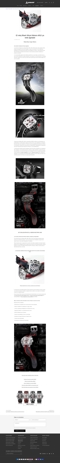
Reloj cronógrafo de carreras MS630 (30, 383)
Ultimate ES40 (44, 443)
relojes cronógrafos (24, 152)
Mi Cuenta (19, 442)
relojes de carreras (35, 152)
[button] (25, 6)
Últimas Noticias (20, 440)
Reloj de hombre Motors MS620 (30, 381)
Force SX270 (44, 439)
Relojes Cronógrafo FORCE (10, 440)
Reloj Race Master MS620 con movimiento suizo (30, 385)
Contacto (19, 448)
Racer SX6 (44, 440)
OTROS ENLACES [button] (33, 435)
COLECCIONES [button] (9, 435)
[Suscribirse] (21, 454)
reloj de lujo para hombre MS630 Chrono (22, 295)
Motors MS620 (44, 437)
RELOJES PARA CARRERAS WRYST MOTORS (30, 375)
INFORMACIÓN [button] (21, 435)
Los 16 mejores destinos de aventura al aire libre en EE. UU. (15, 411)
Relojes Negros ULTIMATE (10, 442)
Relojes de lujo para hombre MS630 (30, 379)
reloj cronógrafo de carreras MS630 (27, 296)
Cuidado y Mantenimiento (34, 437)
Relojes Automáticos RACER (10, 439)
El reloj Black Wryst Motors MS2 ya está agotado (16, 8)
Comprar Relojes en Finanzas (34, 445)
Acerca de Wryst (20, 439)
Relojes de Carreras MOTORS (10, 437)
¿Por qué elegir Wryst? (45, 445)
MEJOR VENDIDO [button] (45, 435)
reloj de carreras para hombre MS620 (36, 295)
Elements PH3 (44, 442)
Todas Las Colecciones (9, 445)
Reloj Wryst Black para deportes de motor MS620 (30, 387)
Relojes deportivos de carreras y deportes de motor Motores (30, 285)
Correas (19, 443)
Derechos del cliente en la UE (34, 448)
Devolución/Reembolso (33, 442)
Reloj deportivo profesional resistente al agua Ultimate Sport (45, 411)
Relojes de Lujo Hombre (21, 445)
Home (7, 8)
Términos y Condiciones (33, 439)
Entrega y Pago (32, 440)
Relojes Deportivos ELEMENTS (10, 443)
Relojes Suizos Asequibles (22, 437)
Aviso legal (31, 443)
